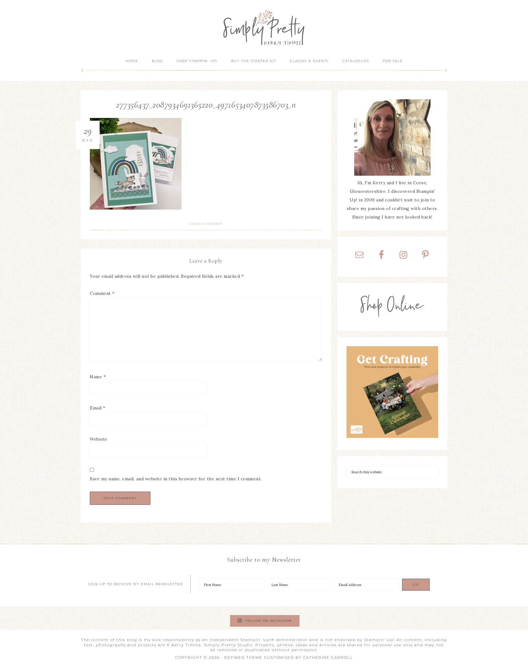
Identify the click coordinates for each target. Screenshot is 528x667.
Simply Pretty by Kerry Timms (264, 27)
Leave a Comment (206, 224)
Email (97, 408)
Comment (102, 293)
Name (98, 376)
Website (99, 439)
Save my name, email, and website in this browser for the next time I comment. (176, 479)
